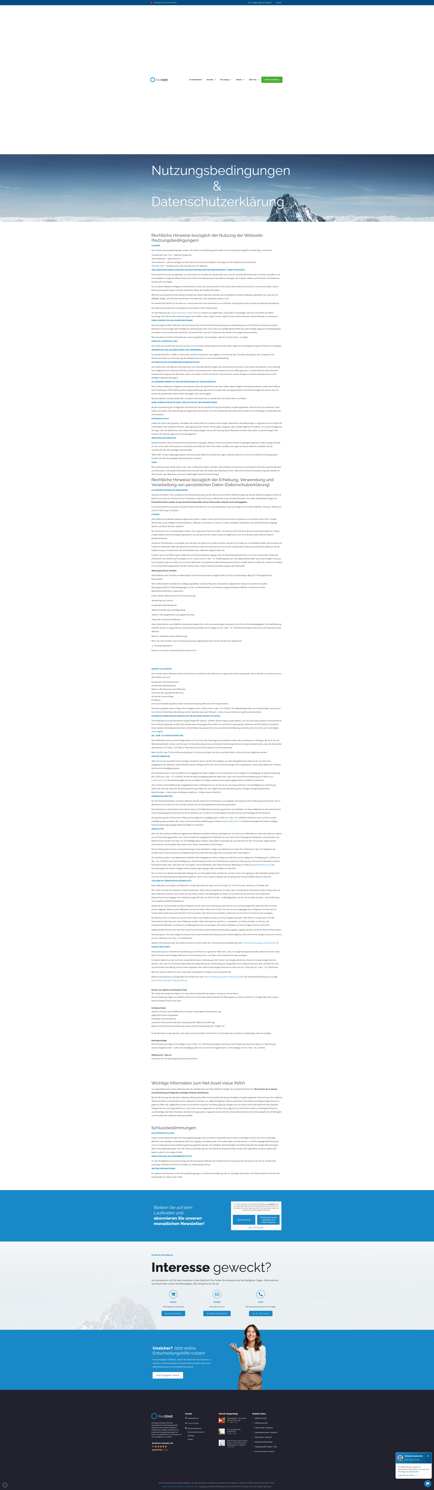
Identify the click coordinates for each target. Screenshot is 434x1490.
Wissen (239, 80)
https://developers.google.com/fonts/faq (221, 977)
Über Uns (252, 80)
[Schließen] (428, 1456)
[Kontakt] (217, 1294)
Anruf (260, 1302)
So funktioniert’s (195, 80)
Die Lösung (224, 80)
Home (195, 213)
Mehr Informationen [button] (256, 1227)
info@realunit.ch (159, 780)
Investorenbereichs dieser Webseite (186, 313)
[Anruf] (261, 1294)
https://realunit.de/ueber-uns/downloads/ (180, 1486)
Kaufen (173, 1302)
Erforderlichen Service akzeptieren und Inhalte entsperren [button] (268, 1219)
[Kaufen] (173, 1294)
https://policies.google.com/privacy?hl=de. (169, 980)
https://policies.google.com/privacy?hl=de (261, 943)
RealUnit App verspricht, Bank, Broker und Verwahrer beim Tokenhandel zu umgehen (237, 1443)
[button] (5, 1485)
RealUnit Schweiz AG (162, 1443)
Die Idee (210, 80)
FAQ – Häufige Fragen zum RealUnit (259, 3)
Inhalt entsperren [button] (244, 1220)
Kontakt (278, 3)
